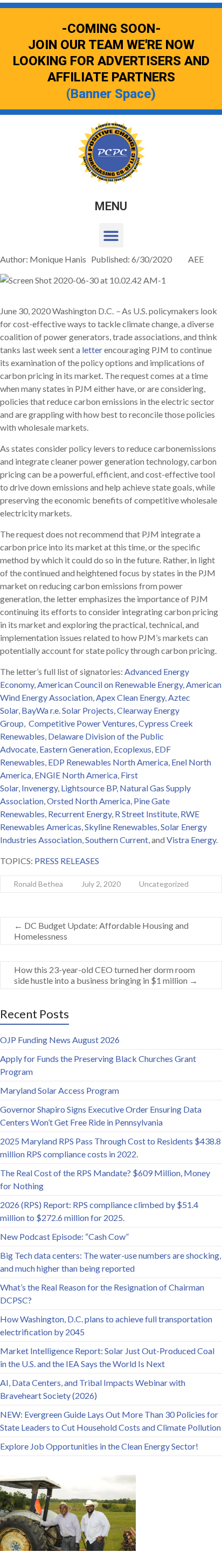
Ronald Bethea (38, 883)
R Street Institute (146, 814)
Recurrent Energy (80, 814)
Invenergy (40, 788)
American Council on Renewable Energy (110, 684)
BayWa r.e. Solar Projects (68, 710)
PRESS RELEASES (66, 861)
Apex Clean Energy (130, 697)
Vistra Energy (191, 839)
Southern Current (116, 839)
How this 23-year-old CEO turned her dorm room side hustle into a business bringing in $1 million (106, 974)
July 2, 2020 (101, 883)
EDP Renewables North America (108, 762)
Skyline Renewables (121, 827)
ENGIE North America (75, 775)
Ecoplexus (131, 749)
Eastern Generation (74, 749)
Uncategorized (164, 883)
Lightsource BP (88, 788)
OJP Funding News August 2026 (60, 1039)
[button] (111, 235)
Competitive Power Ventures (82, 723)
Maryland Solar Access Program (59, 1090)
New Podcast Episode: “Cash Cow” (64, 1236)
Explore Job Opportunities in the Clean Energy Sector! (99, 1446)
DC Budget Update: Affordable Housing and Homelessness (101, 930)
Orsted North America (88, 801)
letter (92, 349)
